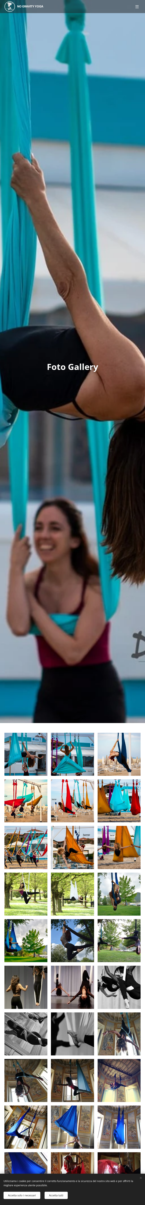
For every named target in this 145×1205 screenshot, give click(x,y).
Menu (137, 6)
